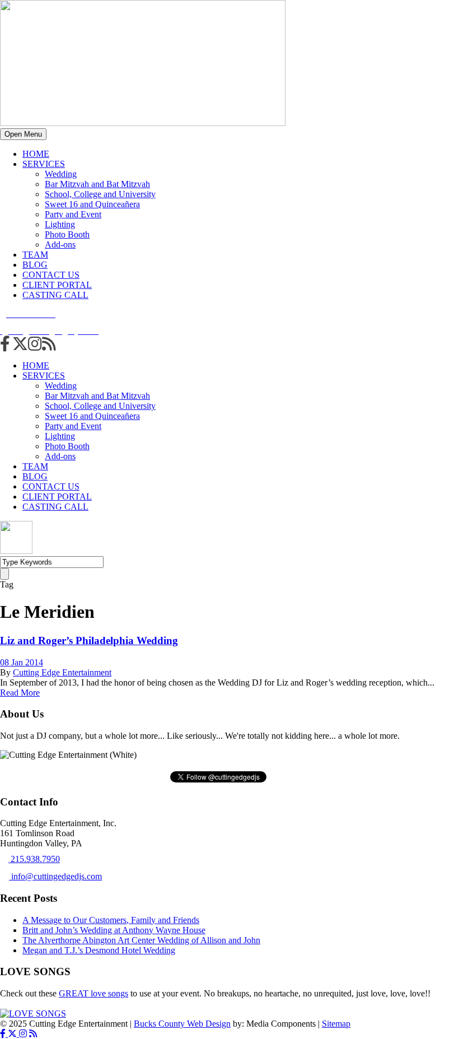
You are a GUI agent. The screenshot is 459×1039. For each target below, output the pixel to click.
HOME (35, 154)
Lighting (60, 224)
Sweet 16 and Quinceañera (92, 204)
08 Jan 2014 (21, 662)
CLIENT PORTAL (57, 285)
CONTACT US (50, 274)
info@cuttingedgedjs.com (55, 876)
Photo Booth (67, 234)
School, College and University (100, 194)
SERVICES (43, 164)
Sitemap (336, 1023)
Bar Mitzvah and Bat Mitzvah (97, 184)
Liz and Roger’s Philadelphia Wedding (89, 640)
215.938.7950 (34, 859)
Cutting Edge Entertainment (62, 672)
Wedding (61, 174)
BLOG (35, 264)
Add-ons (60, 244)
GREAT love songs (93, 993)
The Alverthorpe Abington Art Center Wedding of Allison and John (141, 940)
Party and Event (73, 214)
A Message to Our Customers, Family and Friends (110, 920)
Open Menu (23, 134)
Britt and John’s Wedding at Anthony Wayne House (113, 930)
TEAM (35, 254)
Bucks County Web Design (182, 1023)
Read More (20, 692)
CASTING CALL (55, 295)
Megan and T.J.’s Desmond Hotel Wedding (98, 950)
